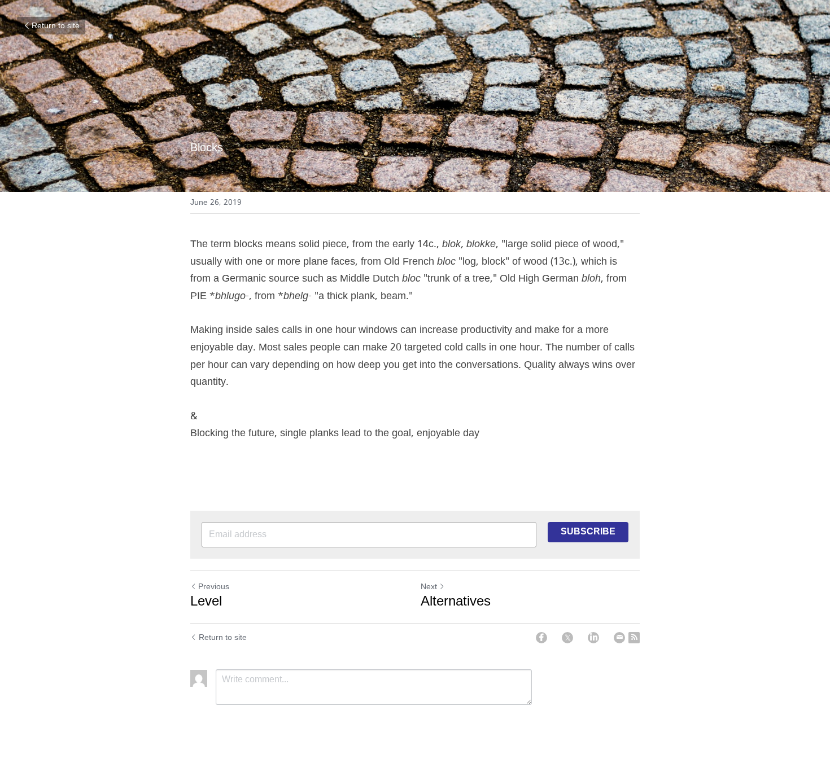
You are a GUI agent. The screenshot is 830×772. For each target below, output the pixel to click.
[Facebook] (541, 637)
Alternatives (456, 602)
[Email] (619, 637)
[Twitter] (567, 637)
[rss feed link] (634, 637)
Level (206, 602)
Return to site (56, 26)
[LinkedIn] (593, 637)
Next (429, 587)
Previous (213, 587)
